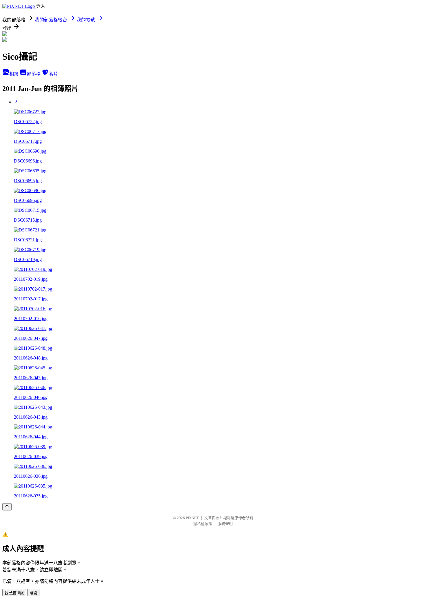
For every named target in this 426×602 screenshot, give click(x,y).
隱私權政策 (202, 523)
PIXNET (192, 518)
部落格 (34, 74)
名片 (53, 74)
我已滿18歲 (14, 593)
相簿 (14, 74)
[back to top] (7, 506)
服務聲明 (225, 523)
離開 (33, 593)
